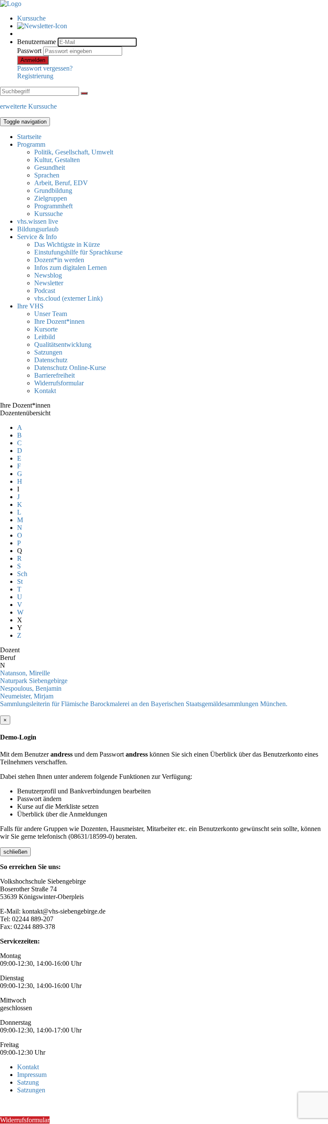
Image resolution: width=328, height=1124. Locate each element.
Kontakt (45, 390)
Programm (31, 144)
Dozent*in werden (59, 259)
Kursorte (46, 329)
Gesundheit (49, 167)
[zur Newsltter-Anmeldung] (42, 26)
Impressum (32, 1074)
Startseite (29, 136)
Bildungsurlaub (38, 229)
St (20, 581)
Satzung (28, 1082)
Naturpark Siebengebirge (33, 680)
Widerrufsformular (59, 383)
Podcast (44, 290)
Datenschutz (50, 360)
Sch (22, 573)
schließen (15, 852)
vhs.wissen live (37, 221)
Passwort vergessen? (45, 68)
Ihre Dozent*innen (59, 321)
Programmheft (53, 206)
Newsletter (48, 283)
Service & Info (37, 236)
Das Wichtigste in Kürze (67, 244)
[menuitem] (172, 18)
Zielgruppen (50, 198)
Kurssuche (31, 18)
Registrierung (35, 76)
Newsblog (48, 275)
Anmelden (32, 60)
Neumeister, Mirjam (26, 696)
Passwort (29, 50)
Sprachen (46, 175)
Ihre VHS (30, 306)
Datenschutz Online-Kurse (70, 367)
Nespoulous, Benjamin (31, 688)
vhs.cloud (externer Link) (68, 298)
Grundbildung (53, 190)
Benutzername (36, 41)
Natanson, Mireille (25, 673)
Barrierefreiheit (54, 375)
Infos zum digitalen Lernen (70, 267)
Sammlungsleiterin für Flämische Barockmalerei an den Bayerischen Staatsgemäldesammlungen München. (143, 703)
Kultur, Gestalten (57, 159)
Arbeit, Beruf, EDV (61, 182)
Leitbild (44, 336)
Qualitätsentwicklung (62, 344)
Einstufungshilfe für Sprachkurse (78, 252)
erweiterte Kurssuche (28, 106)
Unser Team (50, 313)
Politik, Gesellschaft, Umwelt (73, 152)
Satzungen (48, 352)
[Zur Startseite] (10, 3)
